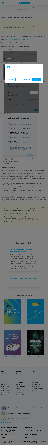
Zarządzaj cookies (11, 79)
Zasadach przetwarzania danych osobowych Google (30, 76)
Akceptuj (36, 79)
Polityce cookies (16, 76)
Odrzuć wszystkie (27, 79)
